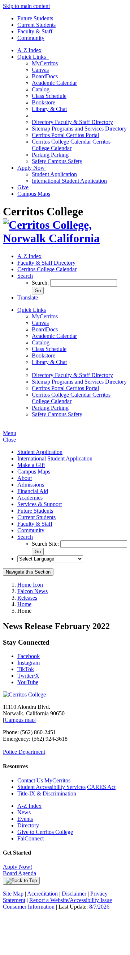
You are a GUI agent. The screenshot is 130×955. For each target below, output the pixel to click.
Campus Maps (33, 194)
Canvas (40, 70)
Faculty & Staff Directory (72, 122)
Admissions (30, 484)
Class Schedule (49, 96)
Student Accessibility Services (51, 787)
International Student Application (69, 181)
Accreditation (42, 893)
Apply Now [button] (31, 168)
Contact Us (30, 780)
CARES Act (101, 787)
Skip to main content (26, 6)
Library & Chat (49, 109)
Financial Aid (32, 491)
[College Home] (65, 238)
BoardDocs (45, 76)
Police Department (24, 752)
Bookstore (43, 102)
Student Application (54, 174)
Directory (28, 825)
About (24, 478)
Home (24, 604)
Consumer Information (29, 907)
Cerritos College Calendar (71, 145)
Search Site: (46, 544)
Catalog (40, 89)
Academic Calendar (54, 83)
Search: (41, 283)
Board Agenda (19, 873)
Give (23, 187)
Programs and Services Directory (79, 128)
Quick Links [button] (33, 57)
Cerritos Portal (65, 135)
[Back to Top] (21, 881)
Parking (50, 155)
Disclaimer (74, 893)
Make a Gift (31, 465)
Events (25, 819)
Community (30, 38)
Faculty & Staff (34, 31)
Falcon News (32, 591)
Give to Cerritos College (45, 832)
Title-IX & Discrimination (46, 793)
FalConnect (30, 838)
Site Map (13, 893)
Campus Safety (57, 161)
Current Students (36, 25)
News (24, 812)
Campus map (20, 720)
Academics (30, 498)
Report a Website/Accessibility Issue (70, 900)
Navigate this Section (28, 572)
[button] (25, 276)
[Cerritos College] (24, 694)
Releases (27, 598)
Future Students (35, 18)
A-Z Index (29, 50)
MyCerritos (45, 63)
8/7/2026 (99, 907)
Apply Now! (17, 867)
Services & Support (39, 504)
